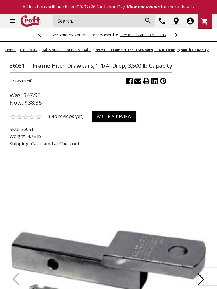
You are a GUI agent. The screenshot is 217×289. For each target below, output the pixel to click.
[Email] (137, 81)
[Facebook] (129, 81)
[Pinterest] (163, 81)
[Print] (146, 81)
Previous (42, 34)
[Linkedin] (154, 81)
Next (175, 34)
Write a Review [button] (114, 116)
